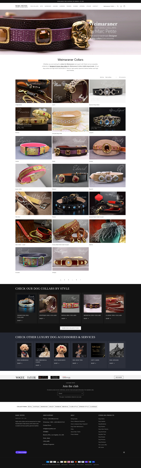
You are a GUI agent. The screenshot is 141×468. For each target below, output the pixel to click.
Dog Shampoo (102, 442)
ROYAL (30, 406)
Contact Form (47, 425)
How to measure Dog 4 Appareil (79, 424)
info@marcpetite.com (49, 428)
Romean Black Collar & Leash (96, 216)
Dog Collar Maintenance (77, 426)
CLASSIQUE (93, 406)
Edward (54, 189)
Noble (53, 161)
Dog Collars (101, 418)
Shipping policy (88, 464)
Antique (54, 272)
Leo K (53, 104)
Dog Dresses (101, 437)
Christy (91, 161)
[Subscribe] (82, 393)
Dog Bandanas (102, 424)
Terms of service (80, 464)
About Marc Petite (75, 431)
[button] (117, 6)
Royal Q (91, 189)
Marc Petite (48, 464)
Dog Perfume (101, 439)
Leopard (91, 132)
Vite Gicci (17, 216)
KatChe (91, 244)
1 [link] (60, 279)
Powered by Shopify (55, 464)
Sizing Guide (74, 418)
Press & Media (74, 434)
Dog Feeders (101, 426)
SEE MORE (119, 377)
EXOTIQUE (36, 406)
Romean (17, 132)
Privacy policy (72, 464)
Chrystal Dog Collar (57, 133)
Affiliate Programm (48, 444)
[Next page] (80, 279)
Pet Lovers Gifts (102, 444)
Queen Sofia (18, 189)
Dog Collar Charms (103, 429)
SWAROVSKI (44, 406)
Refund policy (64, 464)
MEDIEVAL (65, 406)
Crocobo (17, 272)
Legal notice (96, 464)
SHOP (19, 320)
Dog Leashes (101, 421)
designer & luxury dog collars (59, 66)
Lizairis (17, 161)
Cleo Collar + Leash (20, 244)
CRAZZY (51, 406)
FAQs (72, 429)
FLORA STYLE (74, 406)
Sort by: (102, 77)
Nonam (54, 216)
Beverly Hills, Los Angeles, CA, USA (53, 435)
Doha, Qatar (46, 438)
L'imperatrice (18, 104)
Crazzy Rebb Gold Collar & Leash (60, 244)
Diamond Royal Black (94, 104)
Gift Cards (101, 447)
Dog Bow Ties (102, 434)
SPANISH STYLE (84, 406)
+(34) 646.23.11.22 (52, 418)
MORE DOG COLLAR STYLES (70, 328)
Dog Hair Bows (102, 431)
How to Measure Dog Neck (78, 421)
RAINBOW (58, 406)
